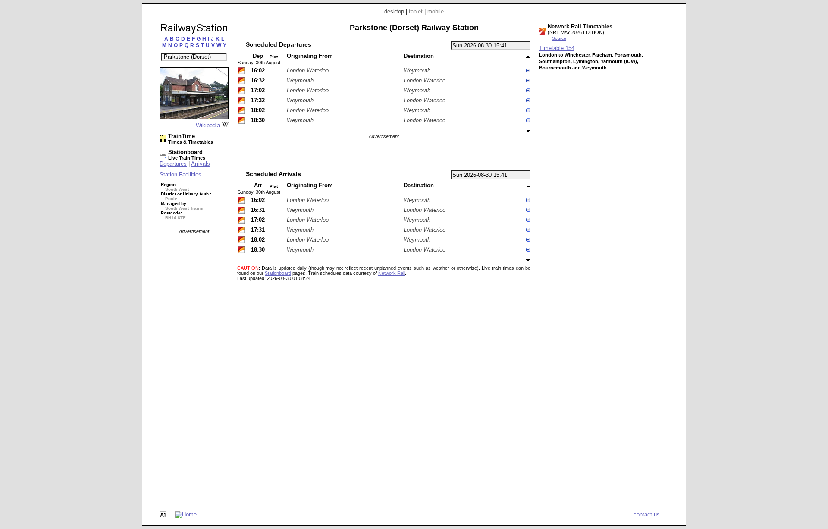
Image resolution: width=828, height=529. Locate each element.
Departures (173, 164)
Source (559, 38)
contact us (647, 514)
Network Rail (391, 273)
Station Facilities (180, 174)
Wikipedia (208, 125)
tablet (416, 11)
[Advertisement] (194, 363)
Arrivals (200, 164)
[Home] (186, 514)
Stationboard (278, 273)
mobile (435, 11)
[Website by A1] (163, 516)
